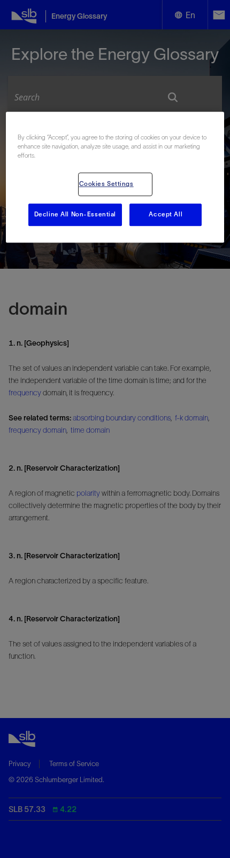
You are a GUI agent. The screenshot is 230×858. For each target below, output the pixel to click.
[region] (115, 177)
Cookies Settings (106, 184)
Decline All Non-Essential (75, 214)
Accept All (165, 214)
